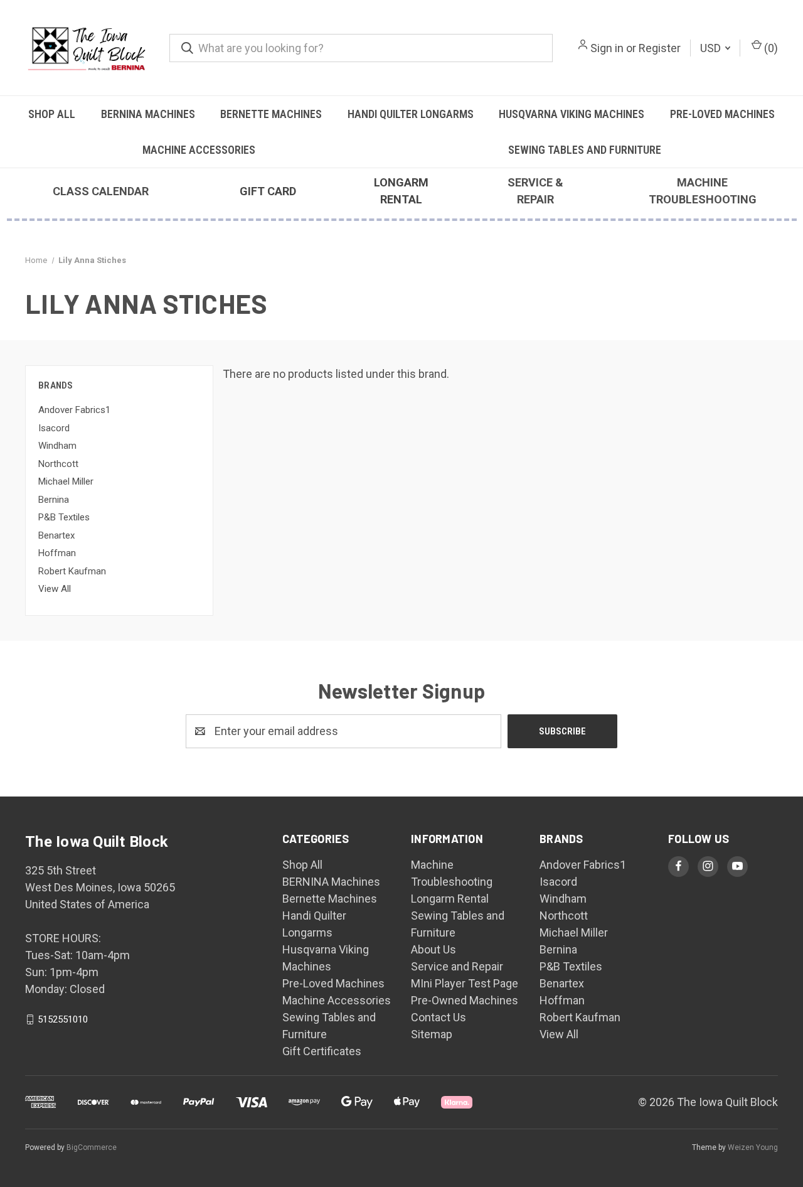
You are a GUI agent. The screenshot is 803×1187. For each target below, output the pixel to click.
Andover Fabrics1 (74, 410)
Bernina (53, 499)
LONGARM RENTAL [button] (401, 191)
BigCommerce (91, 1147)
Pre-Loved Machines (722, 114)
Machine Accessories (198, 149)
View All (54, 588)
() (770, 48)
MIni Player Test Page (464, 983)
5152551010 (63, 1019)
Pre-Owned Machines (464, 1000)
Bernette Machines (271, 114)
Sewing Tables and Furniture (584, 149)
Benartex (56, 535)
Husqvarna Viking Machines (571, 114)
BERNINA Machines (148, 114)
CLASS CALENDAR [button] (101, 191)
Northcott (58, 464)
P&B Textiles (64, 517)
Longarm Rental (450, 898)
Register (660, 48)
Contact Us (438, 1017)
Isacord (54, 428)
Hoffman (57, 553)
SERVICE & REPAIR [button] (535, 191)
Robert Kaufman (72, 571)
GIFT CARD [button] (268, 191)
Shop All (51, 114)
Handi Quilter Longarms (411, 114)
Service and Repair (457, 966)
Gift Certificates (321, 1051)
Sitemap (431, 1034)
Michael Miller (65, 481)
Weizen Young (753, 1147)
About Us (433, 949)
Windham (57, 445)
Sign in (607, 48)
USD (711, 48)
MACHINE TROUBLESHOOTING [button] (703, 191)
